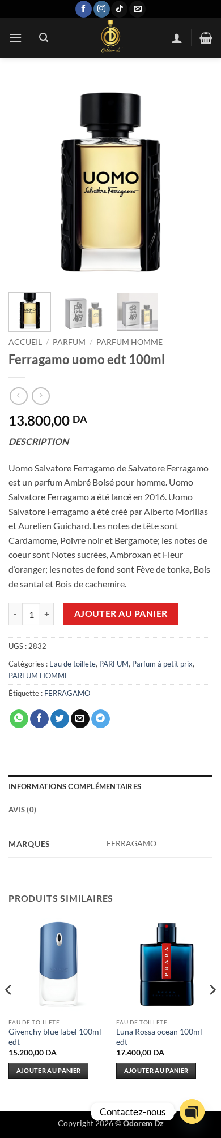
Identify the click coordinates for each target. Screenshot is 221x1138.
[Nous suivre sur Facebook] (83, 9)
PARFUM (69, 342)
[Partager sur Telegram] (100, 719)
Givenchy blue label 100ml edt (54, 1036)
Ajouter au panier (121, 613)
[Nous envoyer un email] (137, 9)
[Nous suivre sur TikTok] (119, 9)
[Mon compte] (176, 37)
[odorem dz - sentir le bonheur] (110, 38)
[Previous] (26, 182)
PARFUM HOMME (129, 342)
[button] (15, 37)
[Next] (194, 182)
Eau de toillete (72, 663)
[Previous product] (40, 396)
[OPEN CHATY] (192, 1111)
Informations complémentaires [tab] (74, 786)
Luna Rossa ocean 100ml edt (159, 1036)
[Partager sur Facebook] (39, 719)
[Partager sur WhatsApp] (19, 719)
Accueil (25, 342)
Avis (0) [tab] (22, 809)
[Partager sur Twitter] (59, 719)
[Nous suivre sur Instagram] (102, 9)
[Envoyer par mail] (80, 719)
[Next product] (18, 396)
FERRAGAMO (67, 693)
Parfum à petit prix (162, 663)
